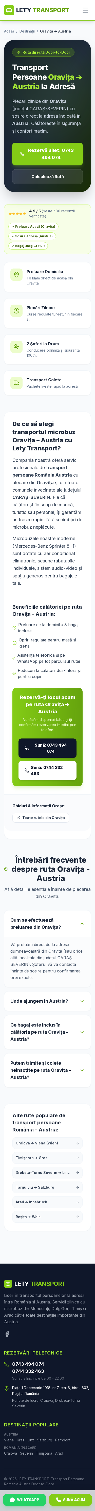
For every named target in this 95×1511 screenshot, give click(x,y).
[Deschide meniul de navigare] (85, 10)
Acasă (9, 31)
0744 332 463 (28, 1371)
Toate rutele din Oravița (43, 817)
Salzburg (44, 1440)
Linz (31, 1440)
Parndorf (62, 1440)
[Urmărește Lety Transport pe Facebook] (7, 1334)
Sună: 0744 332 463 (47, 770)
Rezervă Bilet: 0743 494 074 (51, 154)
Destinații (27, 31)
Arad (59, 1453)
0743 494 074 (28, 1364)
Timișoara (44, 1453)
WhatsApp (28, 1500)
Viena (9, 1440)
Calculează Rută (47, 176)
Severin (26, 1453)
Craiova (10, 1453)
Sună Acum (74, 1500)
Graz (21, 1440)
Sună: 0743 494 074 (51, 748)
